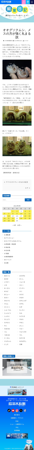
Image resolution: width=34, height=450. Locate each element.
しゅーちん (7, 310)
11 (25, 214)
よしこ (21, 326)
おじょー (7, 294)
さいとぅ (7, 307)
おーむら (7, 288)
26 (29, 218)
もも (20, 313)
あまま (6, 279)
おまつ (6, 298)
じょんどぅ (7, 313)
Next (31, 367)
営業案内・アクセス (17, 418)
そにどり (7, 319)
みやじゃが (22, 301)
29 (13, 221)
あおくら (7, 276)
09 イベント (8, 260)
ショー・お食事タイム (17, 424)
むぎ (20, 307)
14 (9, 216)
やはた (21, 319)
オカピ (6, 291)
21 (9, 218)
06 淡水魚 (7, 250)
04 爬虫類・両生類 (10, 244)
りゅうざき (22, 332)
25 (25, 218)
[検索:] (17, 200)
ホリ (20, 291)
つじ (5, 332)
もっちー (22, 310)
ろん (20, 335)
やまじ (21, 323)
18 (25, 216)
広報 (20, 344)
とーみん (7, 338)
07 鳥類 (6, 253)
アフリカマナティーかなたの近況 (17, 182)
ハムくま (22, 282)
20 (4, 218)
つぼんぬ (7, 335)
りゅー (21, 329)
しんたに (7, 316)
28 (9, 221)
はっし (21, 279)
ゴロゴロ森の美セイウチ (17, 366)
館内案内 (17, 415)
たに (5, 326)
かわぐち (7, 301)
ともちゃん (7, 341)
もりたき (22, 316)
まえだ (21, 294)
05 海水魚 (7, 247)
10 (21, 214)
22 (13, 218)
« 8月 (14, 225)
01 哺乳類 (7, 235)
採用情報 (17, 430)
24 (21, 218)
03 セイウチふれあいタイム (12, 241)
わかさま (22, 338)
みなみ (21, 298)
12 (29, 214)
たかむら (7, 323)
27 (4, 221)
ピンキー (22, 288)
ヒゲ (26, 188)
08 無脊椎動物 (8, 40)
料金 (17, 421)
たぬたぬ (7, 329)
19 (29, 216)
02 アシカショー (9, 238)
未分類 (6, 263)
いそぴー (7, 282)
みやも (21, 304)
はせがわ (22, 276)
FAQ (17, 427)
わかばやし (22, 341)
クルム (6, 304)
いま (5, 285)
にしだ (6, 344)
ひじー (21, 285)
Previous (1, 367)
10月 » (19, 225)
